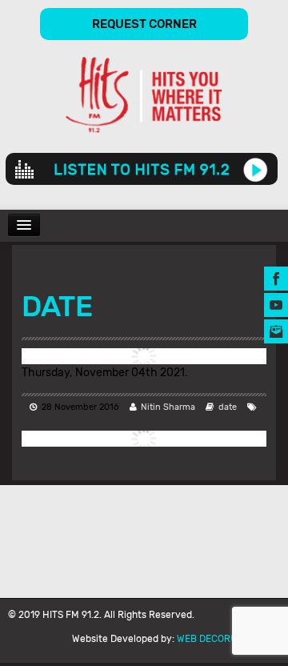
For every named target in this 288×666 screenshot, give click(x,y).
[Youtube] (276, 304)
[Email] (276, 330)
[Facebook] (276, 277)
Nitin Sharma (168, 407)
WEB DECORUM (211, 638)
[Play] (256, 169)
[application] (142, 169)
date (227, 407)
